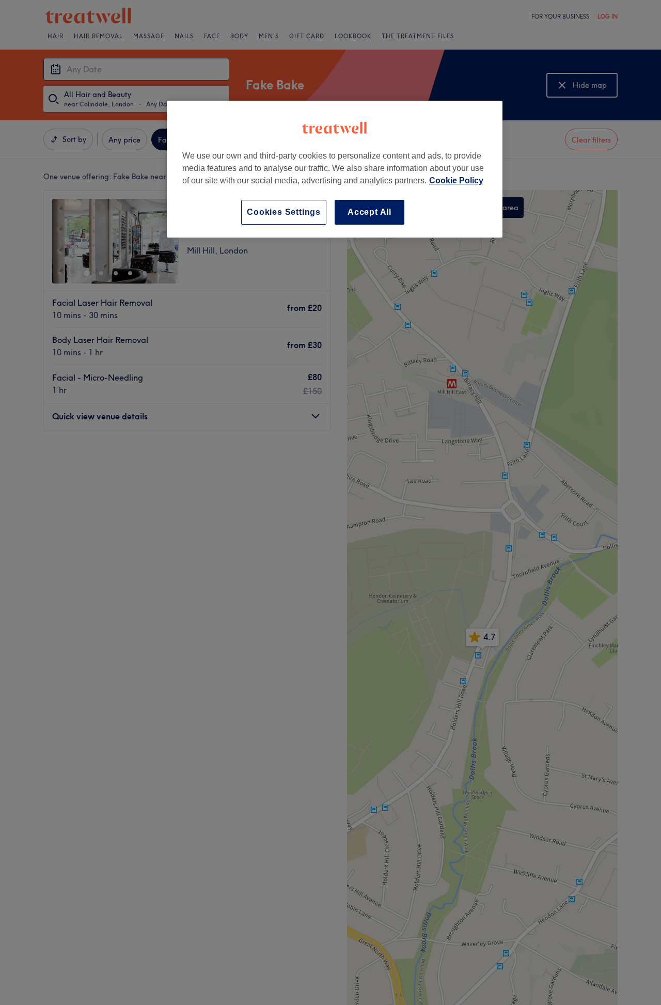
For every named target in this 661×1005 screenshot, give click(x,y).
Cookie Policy (456, 180)
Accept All (369, 212)
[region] (334, 169)
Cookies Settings (284, 212)
